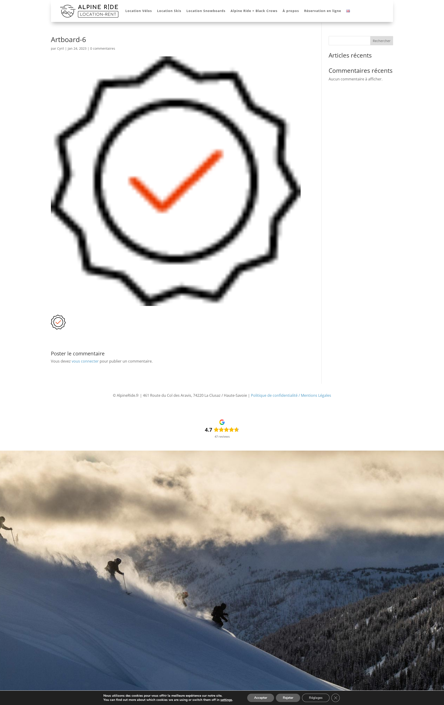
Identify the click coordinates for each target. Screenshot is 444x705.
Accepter (260, 698)
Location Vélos (138, 11)
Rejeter (288, 698)
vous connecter (85, 361)
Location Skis (169, 11)
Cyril (60, 48)
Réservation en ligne (322, 11)
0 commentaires (102, 48)
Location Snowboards (205, 11)
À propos (291, 11)
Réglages (316, 698)
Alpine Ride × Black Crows (254, 11)
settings (226, 700)
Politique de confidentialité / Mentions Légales (291, 395)
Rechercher (382, 41)
